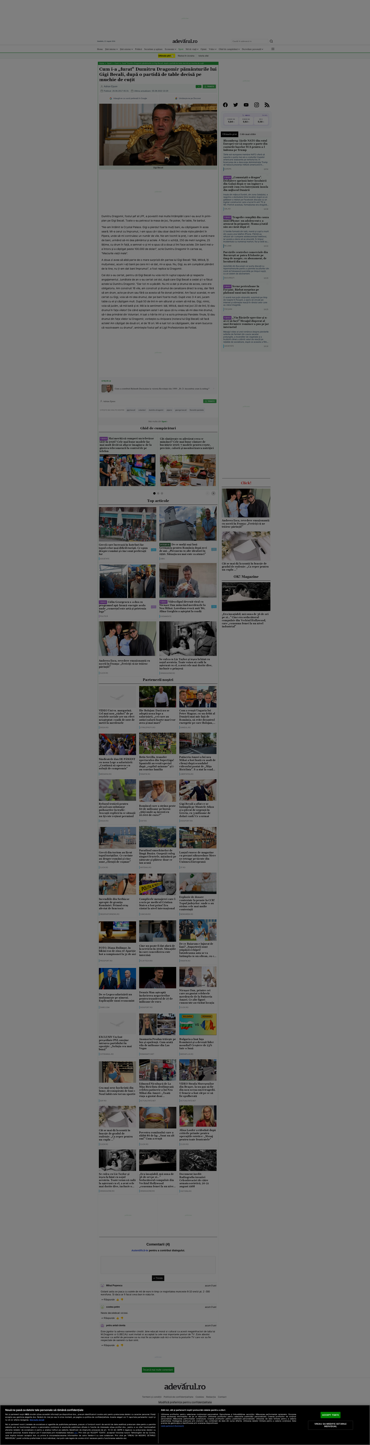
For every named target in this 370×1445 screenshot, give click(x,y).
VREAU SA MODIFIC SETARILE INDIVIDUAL (330, 1425)
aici (75, 1432)
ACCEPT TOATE (330, 1415)
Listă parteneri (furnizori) (172, 1426)
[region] (185, 1425)
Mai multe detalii (37, 1420)
